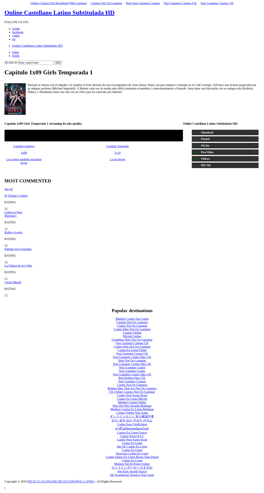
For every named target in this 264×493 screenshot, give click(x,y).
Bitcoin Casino (132, 336)
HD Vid (224, 165)
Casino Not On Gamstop (132, 325)
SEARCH (10, 62)
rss (13, 39)
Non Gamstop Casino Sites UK (132, 357)
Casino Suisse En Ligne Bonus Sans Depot (132, 457)
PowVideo (224, 152)
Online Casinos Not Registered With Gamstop (59, 3)
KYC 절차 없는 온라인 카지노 (132, 420)
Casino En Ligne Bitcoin (132, 398)
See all (8, 189)
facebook (17, 32)
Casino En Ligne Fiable (132, 350)
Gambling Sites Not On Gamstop (132, 339)
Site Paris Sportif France (132, 471)
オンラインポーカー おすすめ (132, 467)
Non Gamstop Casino (132, 367)
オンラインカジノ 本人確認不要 (132, 416)
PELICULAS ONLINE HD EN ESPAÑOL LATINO (61, 481)
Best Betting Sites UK (132, 378)
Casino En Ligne (132, 443)
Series (16, 55)
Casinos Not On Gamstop (106, 3)
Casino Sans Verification (132, 424)
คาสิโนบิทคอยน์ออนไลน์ (132, 428)
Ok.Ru (224, 145)
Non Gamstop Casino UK (132, 353)
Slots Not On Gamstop (132, 360)
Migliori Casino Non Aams (132, 318)
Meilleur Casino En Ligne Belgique (132, 409)
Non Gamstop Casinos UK (180, 3)
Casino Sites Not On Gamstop (132, 329)
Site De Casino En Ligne (132, 446)
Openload (224, 132)
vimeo (16, 35)
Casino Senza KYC (132, 436)
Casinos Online (132, 332)
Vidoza (224, 158)
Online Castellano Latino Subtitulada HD (59, 12)
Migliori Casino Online (132, 402)
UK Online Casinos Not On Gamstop (132, 391)
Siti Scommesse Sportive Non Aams (132, 475)
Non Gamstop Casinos (132, 381)
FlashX (224, 138)
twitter (16, 28)
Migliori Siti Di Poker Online (132, 464)
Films (15, 52)
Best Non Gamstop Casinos (143, 3)
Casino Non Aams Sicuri (132, 395)
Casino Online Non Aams (132, 412)
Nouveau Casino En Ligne (132, 453)
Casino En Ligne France (132, 432)
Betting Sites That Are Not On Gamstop (132, 388)
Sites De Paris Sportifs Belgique (132, 405)
